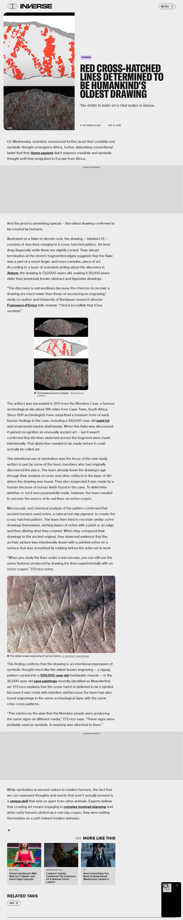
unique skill (19, 801)
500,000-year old (54, 675)
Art (11, 903)
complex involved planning (85, 807)
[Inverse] (36, 6)
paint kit (102, 420)
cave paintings (45, 681)
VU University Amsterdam (75, 656)
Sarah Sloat (93, 125)
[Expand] (165, 885)
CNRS (9, 128)
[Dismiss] (177, 885)
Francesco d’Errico (22, 305)
